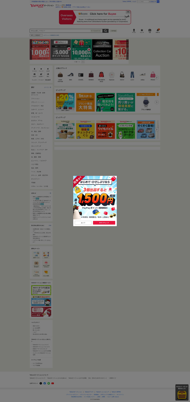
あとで (83, 222)
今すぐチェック (104, 222)
